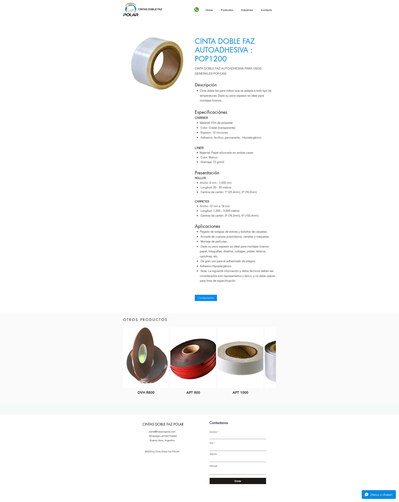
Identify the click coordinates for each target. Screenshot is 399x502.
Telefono (213, 454)
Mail (211, 443)
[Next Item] (270, 364)
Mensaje (213, 466)
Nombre (213, 432)
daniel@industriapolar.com (162, 431)
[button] (226, 10)
